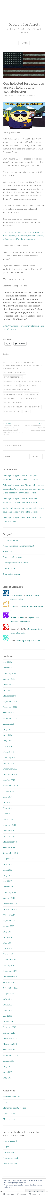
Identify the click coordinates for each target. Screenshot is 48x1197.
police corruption (13, 403)
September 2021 (10, 701)
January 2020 (9, 763)
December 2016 (10, 971)
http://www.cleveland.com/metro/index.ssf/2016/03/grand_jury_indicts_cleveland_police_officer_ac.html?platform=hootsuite (23, 235)
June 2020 (7, 735)
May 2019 (7, 808)
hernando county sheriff (16, 390)
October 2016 (9, 982)
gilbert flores (28, 386)
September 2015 (10, 1055)
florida (8, 386)
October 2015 (9, 1049)
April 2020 (7, 746)
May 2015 (7, 1077)
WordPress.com (10, 1163)
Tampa (27, 411)
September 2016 (10, 988)
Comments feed (10, 1158)
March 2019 (8, 819)
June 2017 (7, 937)
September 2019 (10, 785)
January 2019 (9, 830)
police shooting (33, 407)
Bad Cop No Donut (11, 540)
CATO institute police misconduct (18, 546)
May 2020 (7, 740)
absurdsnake (16, 595)
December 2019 (10, 769)
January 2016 (9, 1033)
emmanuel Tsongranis (15, 381)
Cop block (7, 551)
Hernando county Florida (15, 365)
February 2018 (9, 892)
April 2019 (7, 813)
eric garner (35, 381)
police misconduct (13, 407)
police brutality (28, 398)
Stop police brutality (12, 574)
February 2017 (9, 959)
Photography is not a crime (15, 562)
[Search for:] (16, 456)
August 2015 (8, 1061)
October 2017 (9, 915)
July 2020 (7, 729)
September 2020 (10, 718)
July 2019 (7, 797)
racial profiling (12, 411)
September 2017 (10, 920)
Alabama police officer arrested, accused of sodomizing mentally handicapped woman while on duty (13, 428)
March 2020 (8, 752)
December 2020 (10, 707)
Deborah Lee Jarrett (24, 24)
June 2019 (7, 802)
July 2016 (7, 999)
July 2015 (7, 1066)
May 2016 (7, 1010)
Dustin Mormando (13, 377)
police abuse (10, 398)
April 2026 (7, 662)
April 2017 (7, 948)
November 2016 (10, 976)
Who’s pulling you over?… (29, 640)
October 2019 (9, 780)
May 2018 (7, 875)
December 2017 (10, 903)
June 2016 (7, 1004)
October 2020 (9, 712)
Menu (25, 43)
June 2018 (7, 870)
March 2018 (8, 886)
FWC (17, 386)
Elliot (13, 606)
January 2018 (9, 898)
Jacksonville (31, 394)
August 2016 (8, 993)
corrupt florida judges (24, 362)
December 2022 (10, 684)
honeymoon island (13, 394)
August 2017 (8, 926)
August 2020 (8, 724)
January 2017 (9, 965)
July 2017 (7, 931)
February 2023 (9, 673)
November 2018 (10, 842)
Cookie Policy (8, 1187)
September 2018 (10, 853)
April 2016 (7, 1016)
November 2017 (10, 909)
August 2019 (8, 791)
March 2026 (8, 667)
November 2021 (10, 696)
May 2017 (7, 943)
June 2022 (7, 690)
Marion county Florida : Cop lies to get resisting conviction (35, 426)
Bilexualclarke (17, 617)
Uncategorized (10, 369)
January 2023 (9, 679)
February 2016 (9, 1027)
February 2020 (9, 757)
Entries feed (8, 1152)
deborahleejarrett (27, 96)
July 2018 (7, 864)
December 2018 (10, 836)
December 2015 (10, 1038)
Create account (10, 1141)
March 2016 (8, 1021)
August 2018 (8, 858)
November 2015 (10, 1044)
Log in (6, 1146)
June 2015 (7, 1072)
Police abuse (35, 365)
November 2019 (10, 774)
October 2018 (9, 847)
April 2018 (7, 881)
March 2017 (8, 954)
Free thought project (12, 557)
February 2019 (9, 825)
